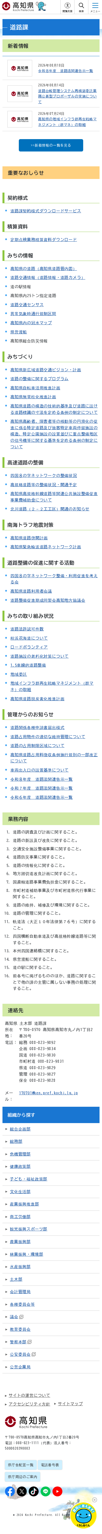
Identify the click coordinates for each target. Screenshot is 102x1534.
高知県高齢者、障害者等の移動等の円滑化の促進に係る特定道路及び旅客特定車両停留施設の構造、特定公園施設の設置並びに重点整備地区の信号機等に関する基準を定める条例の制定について (54, 434)
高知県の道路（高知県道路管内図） (43, 269)
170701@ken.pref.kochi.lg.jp (48, 1093)
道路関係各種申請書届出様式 (37, 727)
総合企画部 (20, 1129)
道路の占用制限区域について (37, 746)
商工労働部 (20, 1217)
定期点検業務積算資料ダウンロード (43, 240)
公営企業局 (20, 1367)
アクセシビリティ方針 (29, 1404)
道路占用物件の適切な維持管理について (47, 737)
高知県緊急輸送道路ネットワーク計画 (45, 547)
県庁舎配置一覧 (21, 1465)
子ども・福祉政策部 (28, 1179)
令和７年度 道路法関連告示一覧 (41, 788)
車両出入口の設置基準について (39, 770)
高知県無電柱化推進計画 (33, 397)
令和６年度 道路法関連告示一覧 (41, 797)
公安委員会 (20, 1354)
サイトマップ (70, 1404)
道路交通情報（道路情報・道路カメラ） (47, 277)
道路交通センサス (27, 305)
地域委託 (18, 674)
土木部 (16, 1279)
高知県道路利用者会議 (31, 591)
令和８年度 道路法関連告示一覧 (41, 779)
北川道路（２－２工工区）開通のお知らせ (49, 509)
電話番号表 (50, 1465)
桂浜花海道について (29, 638)
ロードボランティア (29, 647)
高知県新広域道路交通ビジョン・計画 (45, 370)
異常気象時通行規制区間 (33, 314)
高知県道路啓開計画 (29, 538)
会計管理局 (20, 1292)
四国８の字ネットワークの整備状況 (43, 476)
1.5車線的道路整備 (28, 665)
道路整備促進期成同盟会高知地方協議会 (47, 600)
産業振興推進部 (24, 1204)
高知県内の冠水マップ (31, 323)
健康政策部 (20, 1166)
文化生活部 (20, 1192)
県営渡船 (18, 332)
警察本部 (18, 1342)
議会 (14, 1317)
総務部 (16, 1141)
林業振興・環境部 (26, 1254)
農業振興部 (20, 1242)
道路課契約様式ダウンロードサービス (45, 211)
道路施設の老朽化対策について (39, 656)
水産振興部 (20, 1267)
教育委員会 (20, 1329)
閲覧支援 (68, 11)
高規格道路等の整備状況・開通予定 (43, 485)
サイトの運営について (29, 1395)
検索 (81, 11)
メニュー (95, 11)
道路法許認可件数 (27, 629)
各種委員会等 (22, 1304)
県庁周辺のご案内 (22, 1477)
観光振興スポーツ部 (28, 1229)
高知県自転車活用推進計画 (35, 388)
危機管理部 (20, 1154)
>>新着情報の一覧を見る (51, 145)
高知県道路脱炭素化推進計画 (37, 699)
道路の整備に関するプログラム (39, 379)
